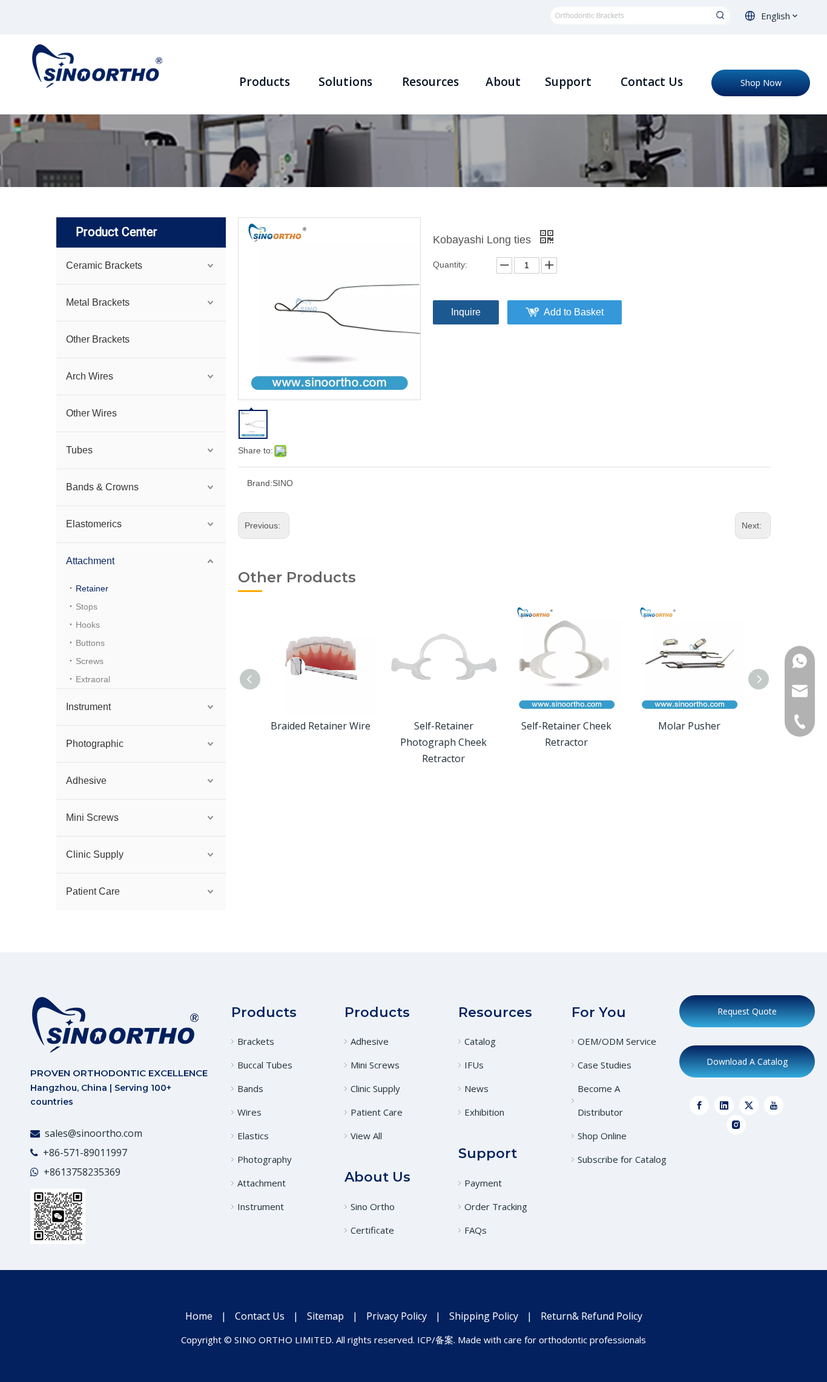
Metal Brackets (98, 302)
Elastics (253, 1136)
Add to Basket (574, 312)
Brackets (255, 1041)
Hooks (88, 625)
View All (366, 1136)
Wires (249, 1112)
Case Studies (604, 1065)
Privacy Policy (396, 1316)
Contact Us (260, 1316)
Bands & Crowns (102, 487)
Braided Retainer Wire (321, 725)
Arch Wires (89, 376)
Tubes (79, 450)
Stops (86, 606)
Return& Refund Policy (591, 1316)
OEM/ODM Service (617, 1041)
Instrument (88, 707)
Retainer (92, 588)
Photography (264, 1159)
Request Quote (747, 1011)
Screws (90, 661)
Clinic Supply (95, 854)
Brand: (259, 483)
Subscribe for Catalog (622, 1159)
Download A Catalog (747, 1061)
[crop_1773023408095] (114, 1024)
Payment (483, 1183)
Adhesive (86, 780)
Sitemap (325, 1316)
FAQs (475, 1230)
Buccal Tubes (264, 1065)
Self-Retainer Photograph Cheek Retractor (443, 742)
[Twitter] (749, 1105)
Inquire (466, 312)
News (476, 1088)
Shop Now (761, 82)
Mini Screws (92, 817)
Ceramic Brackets (104, 265)
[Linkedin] (724, 1105)
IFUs (474, 1065)
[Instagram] (736, 1124)
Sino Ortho (373, 1206)
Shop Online (602, 1136)
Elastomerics (94, 524)
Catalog (480, 1041)
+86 (52, 1172)
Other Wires (91, 413)
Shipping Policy (483, 1316)
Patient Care (93, 891)
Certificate (372, 1230)
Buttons (90, 643)
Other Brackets (98, 339)
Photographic (95, 744)
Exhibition (484, 1112)
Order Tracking (495, 1206)
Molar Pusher (689, 725)
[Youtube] (773, 1105)
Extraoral (93, 679)
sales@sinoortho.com (93, 1133)
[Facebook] (699, 1105)
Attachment (90, 561)
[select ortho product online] (640, 15)
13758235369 (90, 1172)
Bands (250, 1088)
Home (199, 1316)
